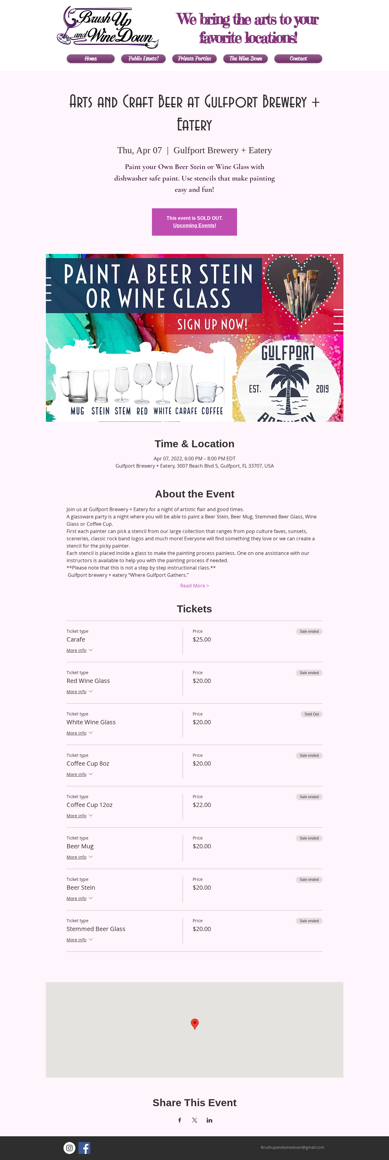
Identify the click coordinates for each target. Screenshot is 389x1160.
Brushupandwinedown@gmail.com (292, 1147)
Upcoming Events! (194, 225)
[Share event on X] (195, 1120)
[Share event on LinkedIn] (209, 1120)
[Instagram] (69, 1148)
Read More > (194, 585)
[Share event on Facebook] (180, 1120)
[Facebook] (84, 1148)
